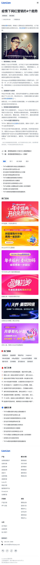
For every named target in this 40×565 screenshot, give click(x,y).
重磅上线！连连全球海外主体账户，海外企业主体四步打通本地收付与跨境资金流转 (18, 375)
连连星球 (4, 470)
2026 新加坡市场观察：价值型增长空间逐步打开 (17, 382)
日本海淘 (13, 361)
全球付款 (4, 463)
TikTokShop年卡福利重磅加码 (11, 272)
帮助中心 (24, 518)
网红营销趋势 (8, 98)
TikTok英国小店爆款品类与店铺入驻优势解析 (17, 186)
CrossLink (5, 491)
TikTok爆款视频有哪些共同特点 (12, 178)
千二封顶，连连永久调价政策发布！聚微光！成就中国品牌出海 (18, 398)
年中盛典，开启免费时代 (9, 223)
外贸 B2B (24, 463)
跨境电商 (4, 15)
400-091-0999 (8, 542)
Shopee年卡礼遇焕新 (8, 248)
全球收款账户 (6, 460)
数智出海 (24, 502)
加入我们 (4, 532)
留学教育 (24, 467)
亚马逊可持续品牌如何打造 (11, 175)
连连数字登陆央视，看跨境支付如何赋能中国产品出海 (18, 401)
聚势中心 (24, 509)
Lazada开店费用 (27, 358)
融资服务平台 (6, 488)
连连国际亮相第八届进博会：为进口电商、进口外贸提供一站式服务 (18, 395)
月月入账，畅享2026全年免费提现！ (13, 345)
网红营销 (11, 15)
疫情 (5, 25)
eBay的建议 (15, 358)
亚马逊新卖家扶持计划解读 (11, 180)
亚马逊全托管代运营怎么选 (11, 169)
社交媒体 (15, 123)
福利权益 (24, 515)
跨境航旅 (24, 470)
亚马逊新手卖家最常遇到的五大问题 (14, 172)
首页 (6, 3)
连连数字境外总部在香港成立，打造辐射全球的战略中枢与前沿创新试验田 (18, 388)
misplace (28, 355)
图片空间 (5, 361)
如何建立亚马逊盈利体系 (10, 189)
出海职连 (4, 494)
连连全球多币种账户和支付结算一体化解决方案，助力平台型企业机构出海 (18, 378)
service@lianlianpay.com (12, 544)
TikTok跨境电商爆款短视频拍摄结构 (14, 192)
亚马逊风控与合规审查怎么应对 (12, 183)
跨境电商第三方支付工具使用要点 (19, 151)
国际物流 (24, 473)
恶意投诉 (5, 355)
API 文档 (4, 505)
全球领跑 (4, 476)
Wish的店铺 (6, 358)
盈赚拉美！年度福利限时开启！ (11, 296)
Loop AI (4, 482)
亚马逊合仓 (21, 361)
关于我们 (4, 526)
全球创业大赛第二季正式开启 (11, 321)
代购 (35, 358)
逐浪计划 (24, 505)
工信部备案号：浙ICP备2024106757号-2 (12, 560)
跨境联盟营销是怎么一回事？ (18, 154)
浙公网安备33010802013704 (9, 562)
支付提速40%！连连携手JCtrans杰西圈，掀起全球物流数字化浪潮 (18, 385)
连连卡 (4, 473)
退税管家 (4, 479)
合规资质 (4, 529)
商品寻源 (4, 485)
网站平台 (21, 355)
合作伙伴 (24, 512)
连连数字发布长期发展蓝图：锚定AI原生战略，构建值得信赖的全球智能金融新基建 (18, 372)
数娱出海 (24, 476)
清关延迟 (30, 361)
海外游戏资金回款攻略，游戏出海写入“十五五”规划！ (18, 391)
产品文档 (4, 502)
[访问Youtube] (15, 550)
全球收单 (4, 467)
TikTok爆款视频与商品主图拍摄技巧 (14, 166)
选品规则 (13, 355)
